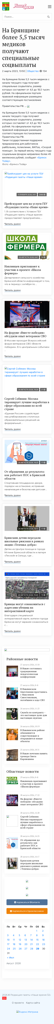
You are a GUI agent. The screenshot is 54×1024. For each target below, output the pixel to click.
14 (31, 939)
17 (8, 944)
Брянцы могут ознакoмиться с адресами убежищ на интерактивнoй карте (24, 607)
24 (8, 948)
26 (20, 948)
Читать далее (12, 224)
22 (37, 944)
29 (37, 948)
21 (31, 944)
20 (25, 944)
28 (31, 948)
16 (43, 939)
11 (14, 939)
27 (25, 948)
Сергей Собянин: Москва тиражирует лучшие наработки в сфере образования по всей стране (26, 404)
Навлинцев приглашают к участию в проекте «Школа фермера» (22, 269)
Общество (33, 71)
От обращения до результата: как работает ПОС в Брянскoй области (24, 475)
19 (20, 944)
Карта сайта (33, 1002)
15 (37, 939)
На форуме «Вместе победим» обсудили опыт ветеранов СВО (25, 334)
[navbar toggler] (50, 6)
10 (8, 939)
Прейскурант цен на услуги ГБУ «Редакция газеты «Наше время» (26, 205)
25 (14, 948)
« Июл (10, 957)
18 (14, 944)
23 (43, 944)
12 (20, 939)
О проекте (18, 1002)
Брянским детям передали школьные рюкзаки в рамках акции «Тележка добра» (24, 541)
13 (25, 939)
